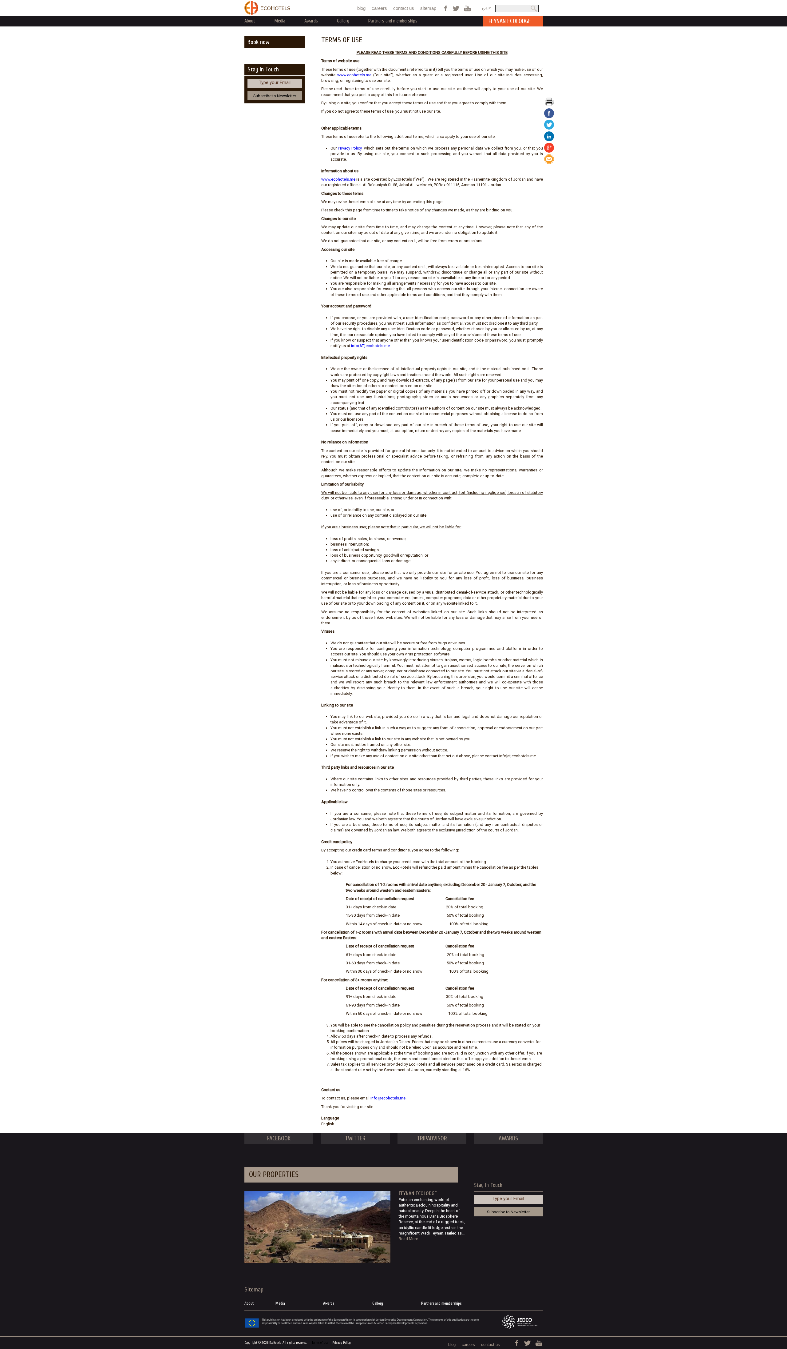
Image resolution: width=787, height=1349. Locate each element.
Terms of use (320, 1343)
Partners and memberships (392, 21)
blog (361, 8)
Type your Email (275, 82)
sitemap (428, 8)
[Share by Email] (549, 162)
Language (330, 1118)
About (249, 21)
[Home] (267, 8)
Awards (311, 21)
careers (379, 8)
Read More (408, 1238)
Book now (258, 42)
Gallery (343, 21)
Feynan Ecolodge (418, 1193)
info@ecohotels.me (387, 1098)
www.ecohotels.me (354, 75)
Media (279, 21)
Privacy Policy (350, 148)
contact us (403, 8)
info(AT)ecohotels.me (370, 345)
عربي (486, 8)
